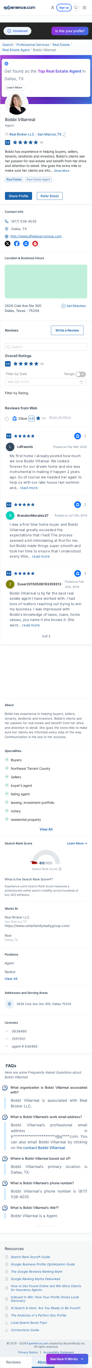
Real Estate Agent (16, 50)
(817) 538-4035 (24, 221)
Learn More (14, 87)
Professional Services (33, 45)
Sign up (64, 7)
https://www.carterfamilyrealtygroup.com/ (37, 926)
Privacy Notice (28, 1352)
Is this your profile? (70, 31)
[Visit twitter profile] (7, 243)
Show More (61, 170)
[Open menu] (84, 7)
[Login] (52, 7)
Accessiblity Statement (58, 1352)
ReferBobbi (50, 196)
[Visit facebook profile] (17, 243)
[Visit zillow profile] (26, 243)
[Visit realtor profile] (35, 243)
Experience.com (38, 1343)
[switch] (80, 374)
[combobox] (45, 347)
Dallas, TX (19, 229)
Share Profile (18, 196)
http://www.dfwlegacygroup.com (36, 236)
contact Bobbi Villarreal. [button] (44, 1147)
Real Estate (61, 45)
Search (7, 45)
